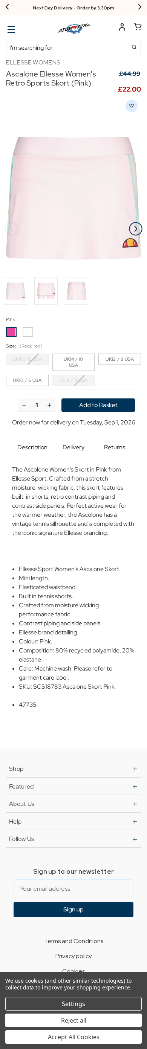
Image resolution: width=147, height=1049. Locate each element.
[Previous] (7, 7)
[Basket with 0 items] (138, 28)
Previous (11, 228)
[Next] (140, 7)
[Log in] (122, 28)
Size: (24, 346)
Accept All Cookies (74, 1037)
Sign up (73, 909)
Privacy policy (73, 956)
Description (32, 447)
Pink (10, 319)
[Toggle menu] (10, 29)
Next (135, 228)
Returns (114, 447)
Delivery (73, 447)
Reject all (73, 1020)
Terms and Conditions (73, 941)
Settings (73, 1004)
